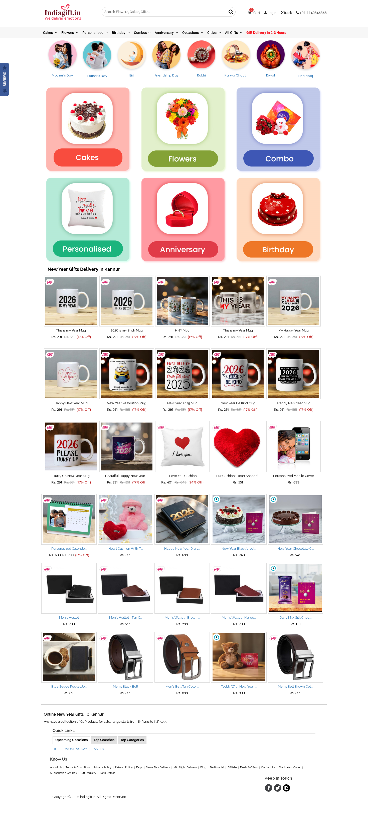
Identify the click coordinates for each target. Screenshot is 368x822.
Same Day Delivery (158, 767)
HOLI (56, 749)
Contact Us (268, 767)
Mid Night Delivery (185, 767)
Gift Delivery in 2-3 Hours (266, 33)
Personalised (93, 33)
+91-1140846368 (313, 13)
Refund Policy (124, 767)
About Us (56, 767)
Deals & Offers (249, 767)
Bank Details (107, 773)
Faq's (139, 767)
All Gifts (232, 33)
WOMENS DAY (76, 749)
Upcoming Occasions (71, 740)
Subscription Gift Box (63, 773)
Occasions (191, 33)
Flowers (68, 33)
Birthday (119, 33)
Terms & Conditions (78, 767)
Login (271, 13)
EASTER (98, 749)
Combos (140, 33)
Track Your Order (290, 767)
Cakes (48, 33)
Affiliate (232, 767)
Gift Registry (88, 773)
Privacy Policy (102, 767)
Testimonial (217, 767)
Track (287, 13)
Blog (203, 767)
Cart (255, 13)
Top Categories (132, 740)
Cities (212, 33)
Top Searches (104, 740)
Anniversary (164, 33)
